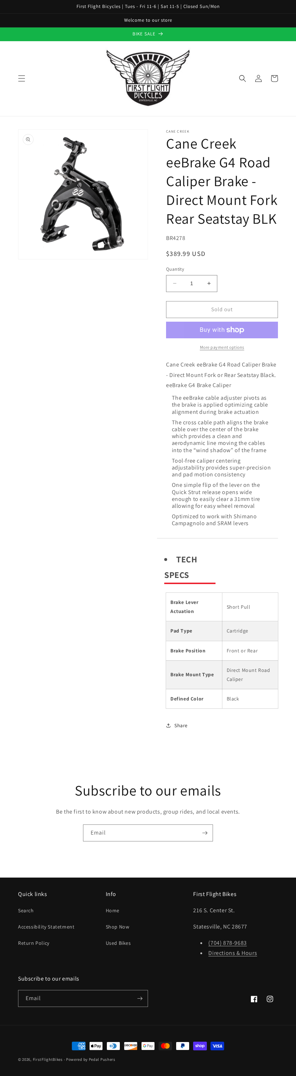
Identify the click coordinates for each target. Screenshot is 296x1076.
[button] (22, 78)
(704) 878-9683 (227, 943)
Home (112, 910)
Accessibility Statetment (46, 926)
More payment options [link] (222, 347)
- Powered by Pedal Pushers (90, 1059)
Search (26, 910)
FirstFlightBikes (48, 1059)
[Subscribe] (205, 832)
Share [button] (181, 725)
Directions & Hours (232, 953)
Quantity (175, 269)
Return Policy (33, 943)
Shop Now (118, 926)
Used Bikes (118, 943)
